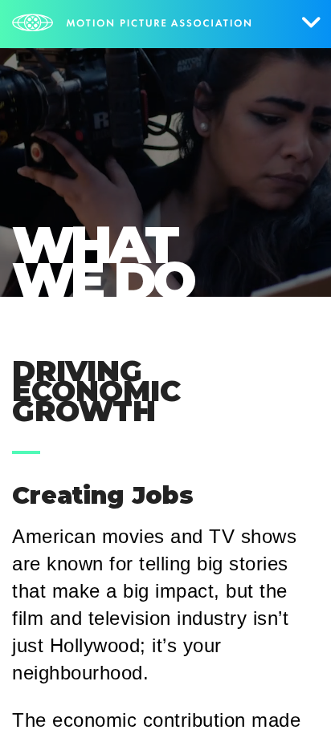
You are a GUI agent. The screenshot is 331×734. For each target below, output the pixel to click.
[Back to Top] (295, 698)
